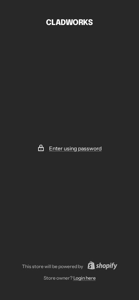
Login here (84, 278)
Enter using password (75, 148)
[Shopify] (100, 266)
